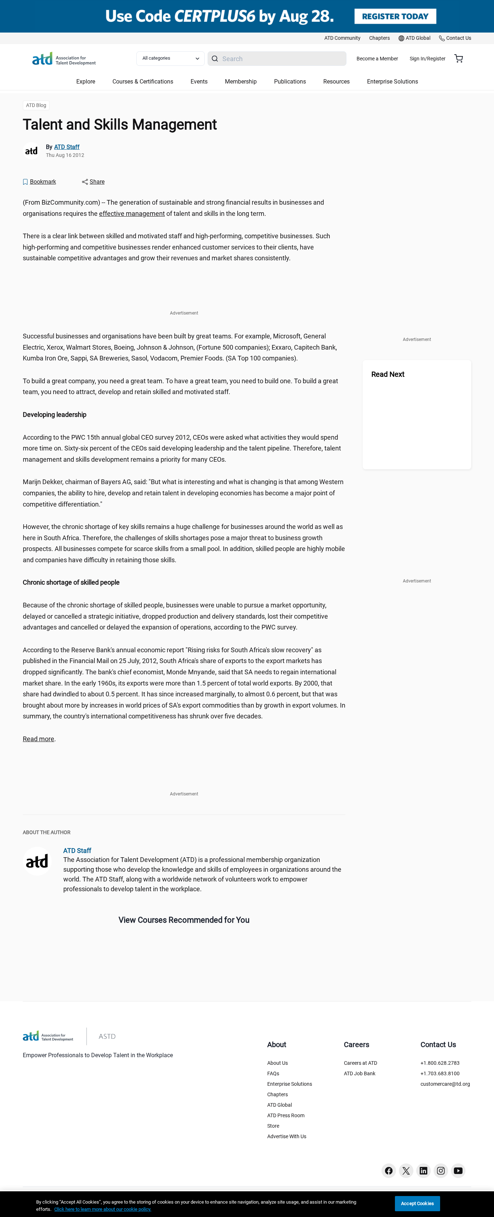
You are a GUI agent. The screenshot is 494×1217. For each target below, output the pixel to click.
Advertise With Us (286, 1136)
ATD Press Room (286, 1115)
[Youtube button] (458, 1170)
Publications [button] (290, 81)
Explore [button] (85, 81)
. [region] (39, 739)
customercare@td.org (445, 1084)
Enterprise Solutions (289, 1084)
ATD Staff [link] (67, 147)
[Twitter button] (406, 1170)
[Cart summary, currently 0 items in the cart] (461, 58)
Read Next (388, 374)
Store (273, 1126)
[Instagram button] (441, 1170)
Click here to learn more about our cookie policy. (102, 1209)
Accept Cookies (417, 1203)
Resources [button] (336, 81)
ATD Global (279, 1105)
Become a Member (377, 58)
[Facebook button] (389, 1170)
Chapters (277, 1094)
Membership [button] (241, 81)
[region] (184, 414)
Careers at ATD (360, 1063)
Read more (38, 739)
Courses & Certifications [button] (142, 81)
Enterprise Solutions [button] (392, 81)
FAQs (273, 1073)
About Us (277, 1063)
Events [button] (199, 81)
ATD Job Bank (359, 1073)
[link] (342, 38)
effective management (132, 213)
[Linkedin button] (423, 1170)
